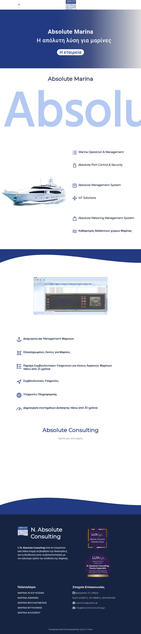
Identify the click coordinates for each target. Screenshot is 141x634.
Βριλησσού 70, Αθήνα (86, 593)
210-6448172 (81, 598)
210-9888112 (95, 598)
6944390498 (108, 598)
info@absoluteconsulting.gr (90, 608)
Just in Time (86, 630)
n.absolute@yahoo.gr (86, 603)
